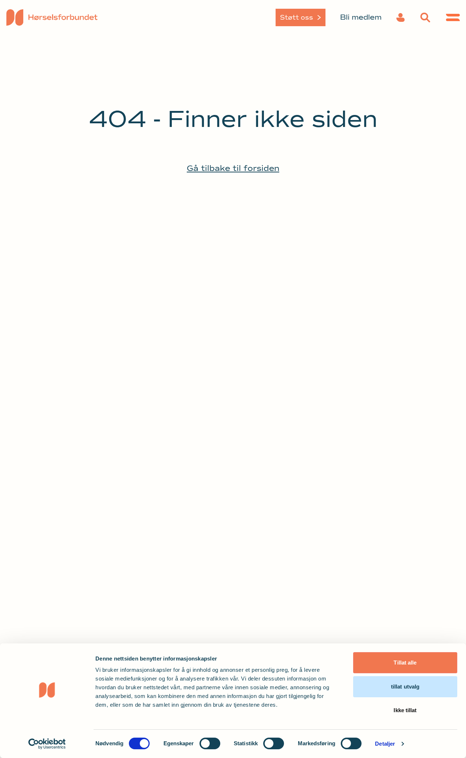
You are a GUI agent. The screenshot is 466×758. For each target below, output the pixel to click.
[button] (400, 17)
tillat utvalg (405, 686)
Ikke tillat (405, 710)
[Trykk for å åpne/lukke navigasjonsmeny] (453, 17)
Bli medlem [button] (361, 17)
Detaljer (385, 744)
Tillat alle (405, 662)
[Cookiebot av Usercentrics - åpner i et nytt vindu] (47, 743)
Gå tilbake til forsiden (233, 168)
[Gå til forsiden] (59, 17)
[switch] (210, 743)
